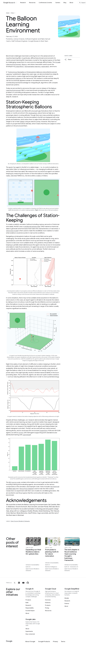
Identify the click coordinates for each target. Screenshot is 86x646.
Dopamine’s (43, 430)
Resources (32, 2)
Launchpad (26, 435)
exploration (45, 66)
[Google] (9, 641)
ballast (22, 121)
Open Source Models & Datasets (20, 521)
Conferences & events (45, 2)
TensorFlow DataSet (26, 489)
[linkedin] (19, 583)
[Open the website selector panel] (16, 2)
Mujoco (24, 64)
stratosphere (32, 113)
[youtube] (23, 583)
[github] (28, 583)
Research (23, 2)
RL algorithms (19, 66)
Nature (24, 74)
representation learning (32, 66)
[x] (15, 583)
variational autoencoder (32, 226)
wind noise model (12, 231)
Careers (57, 2)
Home (7, 12)
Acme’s (20, 433)
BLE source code (14, 482)
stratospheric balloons (14, 78)
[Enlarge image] (78, 35)
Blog (64, 2)
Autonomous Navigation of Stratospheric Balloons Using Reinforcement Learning (31, 73)
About (71, 2)
